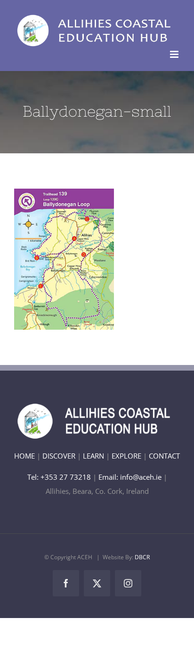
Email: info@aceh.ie (130, 477)
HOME (24, 455)
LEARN (93, 455)
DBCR (142, 557)
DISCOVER (58, 455)
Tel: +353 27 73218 (60, 477)
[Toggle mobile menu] (175, 54)
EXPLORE (126, 455)
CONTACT (164, 455)
